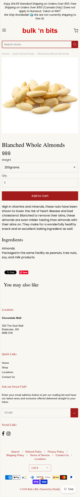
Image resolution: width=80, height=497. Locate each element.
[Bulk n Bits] (40, 30)
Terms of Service (40, 455)
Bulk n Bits (33, 489)
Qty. (4, 175)
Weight (6, 160)
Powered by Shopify (50, 489)
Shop (5, 367)
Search (15, 451)
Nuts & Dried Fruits (23, 54)
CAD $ (34, 468)
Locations (7, 372)
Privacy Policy (56, 451)
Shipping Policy (15, 455)
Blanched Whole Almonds (53, 54)
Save (25, 272)
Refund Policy (33, 451)
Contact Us (8, 376)
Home (5, 54)
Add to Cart (40, 196)
